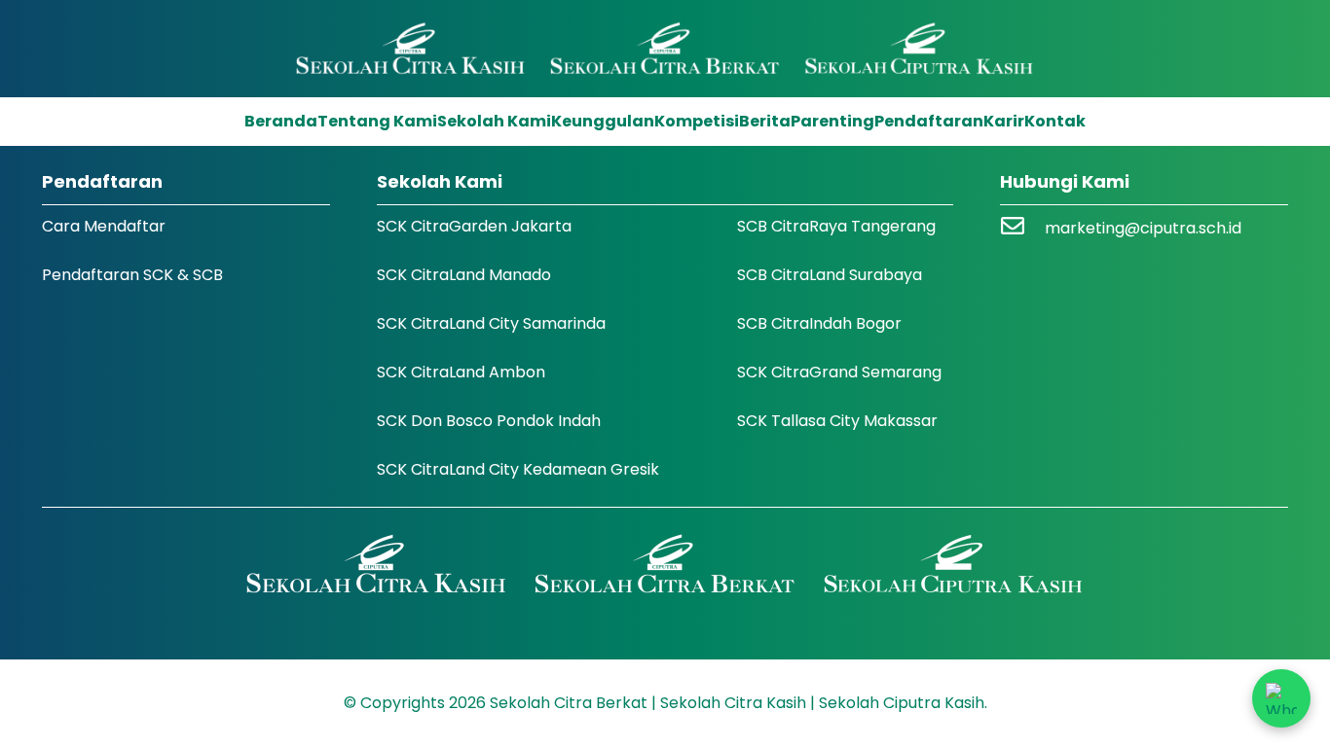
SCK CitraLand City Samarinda (491, 323)
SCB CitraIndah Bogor (819, 323)
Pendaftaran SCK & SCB (132, 275)
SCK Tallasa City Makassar (837, 420)
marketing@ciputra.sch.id (1143, 228)
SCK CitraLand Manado (464, 275)
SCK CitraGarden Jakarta (474, 226)
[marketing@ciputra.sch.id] (1022, 228)
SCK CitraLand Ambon (461, 372)
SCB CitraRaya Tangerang (836, 226)
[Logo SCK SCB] (665, 48)
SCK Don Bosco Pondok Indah (489, 420)
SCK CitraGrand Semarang (839, 372)
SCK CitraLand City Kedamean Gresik (518, 469)
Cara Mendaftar (104, 226)
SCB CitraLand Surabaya (829, 275)
